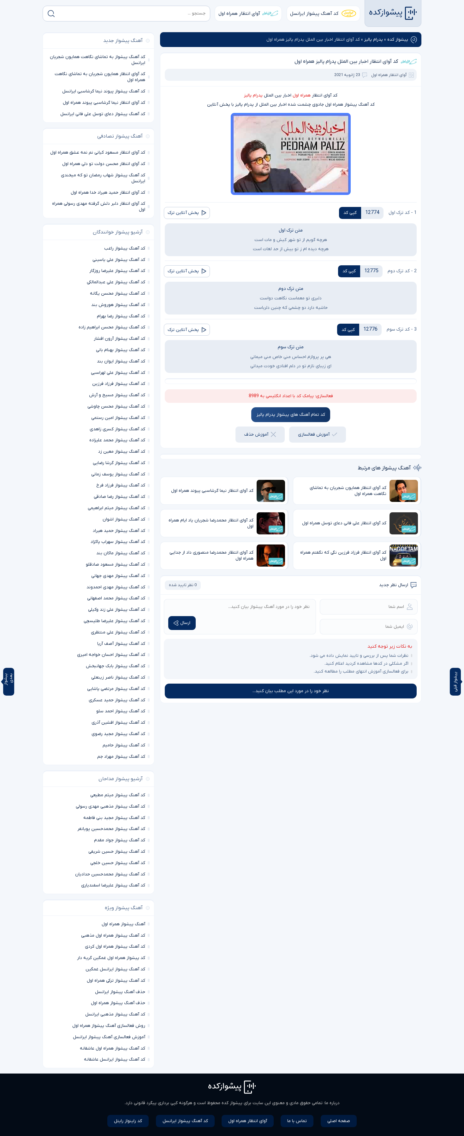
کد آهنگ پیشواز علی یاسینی (118, 260)
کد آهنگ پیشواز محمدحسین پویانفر (111, 829)
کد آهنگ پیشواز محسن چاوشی (116, 406)
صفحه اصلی (338, 1121)
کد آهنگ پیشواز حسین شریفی (116, 852)
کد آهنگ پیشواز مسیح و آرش (117, 395)
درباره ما (332, 1103)
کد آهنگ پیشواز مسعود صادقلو (115, 565)
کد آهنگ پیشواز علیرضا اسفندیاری (113, 885)
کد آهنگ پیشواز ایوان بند (121, 361)
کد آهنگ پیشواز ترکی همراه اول (116, 981)
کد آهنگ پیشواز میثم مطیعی (117, 795)
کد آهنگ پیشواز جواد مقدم (119, 840)
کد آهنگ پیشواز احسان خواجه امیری (111, 655)
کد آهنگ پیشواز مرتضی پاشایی (116, 689)
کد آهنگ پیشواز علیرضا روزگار (117, 271)
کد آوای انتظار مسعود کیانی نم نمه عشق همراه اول (97, 153)
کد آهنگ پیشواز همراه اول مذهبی (113, 936)
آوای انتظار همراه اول (239, 13)
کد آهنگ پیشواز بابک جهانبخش (115, 666)
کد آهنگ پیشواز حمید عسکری (117, 700)
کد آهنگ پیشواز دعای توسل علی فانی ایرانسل (102, 114)
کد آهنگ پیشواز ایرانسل (314, 13)
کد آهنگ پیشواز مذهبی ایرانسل (115, 1014)
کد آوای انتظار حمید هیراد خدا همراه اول (108, 193)
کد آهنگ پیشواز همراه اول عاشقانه (112, 1048)
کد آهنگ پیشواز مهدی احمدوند (115, 587)
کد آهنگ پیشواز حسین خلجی (117, 863)
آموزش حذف (256, 435)
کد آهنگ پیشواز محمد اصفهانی (116, 598)
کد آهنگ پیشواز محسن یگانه (117, 294)
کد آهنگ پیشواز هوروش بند (118, 305)
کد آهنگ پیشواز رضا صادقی (119, 497)
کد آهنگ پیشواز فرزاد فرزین (118, 384)
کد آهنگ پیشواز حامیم (124, 745)
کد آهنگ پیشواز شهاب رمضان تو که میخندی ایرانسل (103, 178)
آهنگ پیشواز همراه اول (123, 924)
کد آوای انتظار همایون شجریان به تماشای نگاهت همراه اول (100, 77)
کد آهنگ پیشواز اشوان (124, 519)
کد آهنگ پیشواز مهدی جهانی (118, 576)
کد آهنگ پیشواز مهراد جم (121, 757)
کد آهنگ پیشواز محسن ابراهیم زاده (112, 327)
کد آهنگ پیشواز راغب (124, 248)
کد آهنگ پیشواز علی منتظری (118, 632)
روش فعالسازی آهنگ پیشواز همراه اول (108, 1026)
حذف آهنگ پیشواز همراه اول (118, 1003)
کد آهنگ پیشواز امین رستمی (118, 418)
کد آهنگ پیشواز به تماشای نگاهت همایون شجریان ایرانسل (97, 60)
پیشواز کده (397, 40)
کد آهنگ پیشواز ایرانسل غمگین (115, 969)
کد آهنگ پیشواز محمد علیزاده (117, 440)
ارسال (185, 623)
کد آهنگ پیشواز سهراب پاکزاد (118, 542)
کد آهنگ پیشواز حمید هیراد (119, 531)
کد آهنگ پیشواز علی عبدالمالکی (116, 282)
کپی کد (350, 213)
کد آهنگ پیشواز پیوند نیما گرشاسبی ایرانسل (103, 91)
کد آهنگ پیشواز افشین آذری (118, 723)
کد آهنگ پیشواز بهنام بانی (120, 350)
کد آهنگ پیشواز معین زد (121, 452)
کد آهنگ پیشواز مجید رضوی (118, 734)
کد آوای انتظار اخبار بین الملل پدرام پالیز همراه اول (346, 61)
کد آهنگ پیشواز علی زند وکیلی (116, 610)
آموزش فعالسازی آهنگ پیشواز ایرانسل (109, 1037)
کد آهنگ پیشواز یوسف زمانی (118, 474)
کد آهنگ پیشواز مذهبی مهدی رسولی (110, 806)
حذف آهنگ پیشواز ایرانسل (120, 992)
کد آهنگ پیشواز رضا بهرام (121, 316)
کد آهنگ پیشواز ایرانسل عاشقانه (114, 1059)
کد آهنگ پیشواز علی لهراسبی (118, 373)
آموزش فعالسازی (314, 435)
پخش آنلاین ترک (183, 213)
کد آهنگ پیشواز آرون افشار (119, 339)
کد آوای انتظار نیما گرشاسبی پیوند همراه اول (104, 103)
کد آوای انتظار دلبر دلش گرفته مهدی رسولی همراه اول (98, 207)
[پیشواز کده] (393, 13)
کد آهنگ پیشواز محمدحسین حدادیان (110, 874)
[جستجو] (51, 13)
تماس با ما (297, 1121)
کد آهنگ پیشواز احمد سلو (120, 711)
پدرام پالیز (373, 40)
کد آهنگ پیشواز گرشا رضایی (119, 463)
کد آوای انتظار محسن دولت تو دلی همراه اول (103, 164)
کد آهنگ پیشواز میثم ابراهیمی (116, 508)
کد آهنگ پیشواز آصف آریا (121, 644)
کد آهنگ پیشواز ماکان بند (120, 553)
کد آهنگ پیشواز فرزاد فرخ (120, 485)
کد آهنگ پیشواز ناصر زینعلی (118, 677)
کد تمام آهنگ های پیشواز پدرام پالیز (291, 415)
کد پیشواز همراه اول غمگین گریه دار (111, 958)
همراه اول (302, 95)
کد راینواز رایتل (128, 1121)
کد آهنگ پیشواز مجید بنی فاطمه (114, 818)
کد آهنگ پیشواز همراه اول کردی (115, 947)
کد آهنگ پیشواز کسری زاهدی (117, 429)
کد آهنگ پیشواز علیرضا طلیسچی (114, 621)
